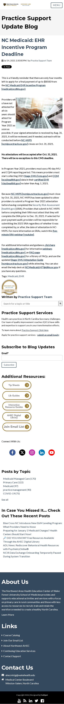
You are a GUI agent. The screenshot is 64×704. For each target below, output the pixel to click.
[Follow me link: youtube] (19, 701)
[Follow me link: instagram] (46, 701)
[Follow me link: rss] (25, 701)
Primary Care (13, 482)
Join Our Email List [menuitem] (13, 640)
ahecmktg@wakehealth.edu (20, 675)
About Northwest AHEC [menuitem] (16, 645)
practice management (17, 489)
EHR (21, 276)
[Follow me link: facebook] (42, 701)
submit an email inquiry (48, 335)
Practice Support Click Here (35, 330)
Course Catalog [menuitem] (11, 635)
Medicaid (13, 276)
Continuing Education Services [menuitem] (19, 650)
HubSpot (44, 695)
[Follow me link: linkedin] (30, 701)
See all (5, 499)
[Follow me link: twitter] (36, 701)
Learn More (8, 614)
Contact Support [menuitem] (12, 656)
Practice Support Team (41, 60)
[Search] (60, 303)
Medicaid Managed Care (19, 478)
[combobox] (30, 303)
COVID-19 (11, 493)
